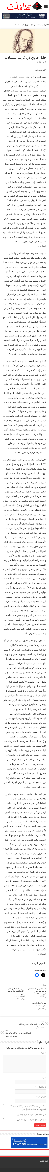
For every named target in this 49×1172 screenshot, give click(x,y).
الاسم (44, 1078)
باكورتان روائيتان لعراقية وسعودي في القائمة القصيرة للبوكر (31, 1024)
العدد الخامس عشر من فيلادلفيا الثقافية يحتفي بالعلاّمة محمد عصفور (18, 1033)
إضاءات (37, 25)
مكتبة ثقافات (44, 1161)
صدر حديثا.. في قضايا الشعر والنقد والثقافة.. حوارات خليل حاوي (15, 991)
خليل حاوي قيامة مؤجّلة (39, 1003)
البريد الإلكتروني (40, 1087)
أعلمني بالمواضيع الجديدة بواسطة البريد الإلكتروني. (31, 1120)
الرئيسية (44, 25)
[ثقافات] (24, 6)
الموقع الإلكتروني (41, 1096)
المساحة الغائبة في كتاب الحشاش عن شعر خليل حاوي (37, 990)
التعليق (43, 1053)
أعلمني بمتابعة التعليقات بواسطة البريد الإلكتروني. (31, 1114)
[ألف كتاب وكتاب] (24, 16)
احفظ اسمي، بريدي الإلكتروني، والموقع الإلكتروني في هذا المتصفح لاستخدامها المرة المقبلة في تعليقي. (28, 1107)
